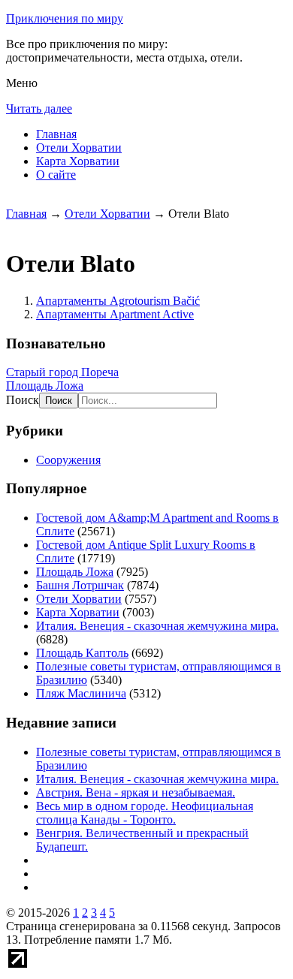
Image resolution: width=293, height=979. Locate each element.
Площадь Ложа (44, 385)
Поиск (22, 399)
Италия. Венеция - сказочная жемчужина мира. (157, 625)
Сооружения (68, 459)
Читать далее (39, 108)
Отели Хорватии (79, 147)
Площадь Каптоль (82, 652)
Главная (56, 134)
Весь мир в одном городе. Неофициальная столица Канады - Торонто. (144, 813)
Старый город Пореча (62, 372)
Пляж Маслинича (81, 693)
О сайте (56, 174)
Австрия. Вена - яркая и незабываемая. (135, 792)
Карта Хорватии (77, 161)
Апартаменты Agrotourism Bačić (118, 300)
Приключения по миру (64, 18)
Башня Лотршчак (80, 585)
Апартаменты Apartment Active (115, 314)
